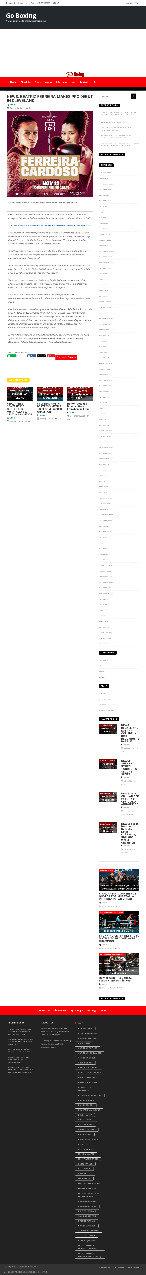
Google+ (135, 1267)
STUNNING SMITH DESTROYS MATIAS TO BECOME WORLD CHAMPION (49, 407)
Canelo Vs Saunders (89, 1072)
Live (101, 666)
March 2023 (104, 358)
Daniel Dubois (86, 1100)
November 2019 (106, 582)
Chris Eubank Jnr (87, 1082)
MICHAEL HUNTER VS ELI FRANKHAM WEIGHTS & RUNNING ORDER (116, 136)
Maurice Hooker (87, 1188)
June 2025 (103, 212)
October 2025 (105, 189)
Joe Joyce (83, 1144)
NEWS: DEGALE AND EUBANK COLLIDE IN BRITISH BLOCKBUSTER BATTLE (131, 733)
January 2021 (105, 503)
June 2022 (103, 408)
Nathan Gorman (87, 1206)
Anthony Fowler (87, 1048)
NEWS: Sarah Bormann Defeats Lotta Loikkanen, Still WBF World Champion (130, 833)
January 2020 (105, 571)
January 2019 (105, 638)
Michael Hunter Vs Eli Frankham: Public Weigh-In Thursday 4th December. (120, 144)
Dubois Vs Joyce (87, 1129)
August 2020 (105, 532)
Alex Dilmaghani (87, 1033)
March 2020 (104, 560)
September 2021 (106, 459)
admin (12, 105)
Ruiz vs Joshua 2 (87, 1211)
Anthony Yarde (86, 1057)
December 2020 (106, 509)
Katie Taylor (85, 1164)
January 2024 (105, 307)
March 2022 (104, 425)
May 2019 (103, 616)
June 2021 (103, 475)
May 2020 (103, 548)
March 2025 (104, 229)
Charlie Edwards (87, 1077)
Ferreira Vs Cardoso (66, 357)
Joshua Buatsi (86, 1154)
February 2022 (105, 430)
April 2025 (103, 223)
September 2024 (106, 262)
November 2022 (106, 380)
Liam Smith (84, 1178)
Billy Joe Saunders (88, 1067)
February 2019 (105, 632)
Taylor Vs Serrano (88, 1230)
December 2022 (105, 374)
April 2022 (103, 419)
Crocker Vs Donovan (90, 1095)
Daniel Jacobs (86, 1105)
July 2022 (103, 402)
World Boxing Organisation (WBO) (89, 1255)
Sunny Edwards (87, 1225)
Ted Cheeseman (86, 1235)
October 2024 (105, 257)
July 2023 (103, 341)
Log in (102, 693)
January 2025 (105, 240)
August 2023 (104, 335)
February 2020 (105, 565)
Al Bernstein (85, 1028)
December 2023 (105, 313)
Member (129, 3)
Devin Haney (85, 1115)
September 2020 (106, 526)
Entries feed (105, 699)
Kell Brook (84, 1168)
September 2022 (106, 391)
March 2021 (104, 492)
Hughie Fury (85, 1134)
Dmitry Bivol (85, 1124)
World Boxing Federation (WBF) (87, 1247)
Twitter (120, 1267)
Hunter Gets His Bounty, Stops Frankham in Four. (79, 406)
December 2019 (105, 576)
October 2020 (105, 520)
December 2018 (105, 644)
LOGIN (137, 3)
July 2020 (103, 537)
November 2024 (106, 251)
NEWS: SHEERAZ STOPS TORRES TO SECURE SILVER (129, 767)
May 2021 (103, 481)
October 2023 (105, 324)
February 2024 (105, 301)
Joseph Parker (86, 1149)
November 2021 (106, 447)
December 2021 (105, 442)
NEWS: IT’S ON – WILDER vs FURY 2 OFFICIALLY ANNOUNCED (130, 799)
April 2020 (103, 554)
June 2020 (103, 543)
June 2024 (103, 279)
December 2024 (106, 245)
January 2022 (105, 436)
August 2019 (105, 599)
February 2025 (105, 234)
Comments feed (106, 704)
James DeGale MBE (88, 1139)
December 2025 (105, 178)
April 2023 (103, 352)
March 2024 (104, 296)
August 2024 (105, 268)
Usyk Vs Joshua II (87, 1240)
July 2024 (103, 273)
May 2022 (103, 414)
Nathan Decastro (88, 1201)
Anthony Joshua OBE (89, 1053)
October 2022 (105, 386)
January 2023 (105, 369)
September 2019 (106, 593)
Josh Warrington (88, 1159)
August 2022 (104, 397)
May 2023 (103, 346)
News (101, 671)
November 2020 (106, 515)
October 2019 (105, 588)
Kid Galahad (85, 1173)
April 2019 (103, 621)
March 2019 (104, 627)
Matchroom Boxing (89, 1183)
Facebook (105, 1267)
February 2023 (105, 363)
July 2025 (103, 206)
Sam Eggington (87, 1216)
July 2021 (103, 470)
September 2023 (106, 330)
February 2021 (105, 498)
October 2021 (105, 453)
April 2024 (104, 290)
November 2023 (106, 318)
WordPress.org (106, 710)
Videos (102, 677)
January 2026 (105, 173)
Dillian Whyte (86, 1119)
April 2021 (103, 487)
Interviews (104, 660)
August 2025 (105, 201)
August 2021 (104, 464)
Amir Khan (84, 1043)
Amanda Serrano (87, 1038)
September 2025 (106, 195)
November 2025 (106, 184)
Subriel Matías (86, 1221)
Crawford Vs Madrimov (85, 1089)
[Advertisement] (73, 50)
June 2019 (103, 610)
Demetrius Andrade (89, 1110)
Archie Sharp (85, 1062)
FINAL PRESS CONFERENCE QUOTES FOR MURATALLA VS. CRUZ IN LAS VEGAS (19, 409)
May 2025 (103, 217)
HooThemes (22, 1272)
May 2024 (103, 285)
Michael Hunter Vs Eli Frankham (88, 1195)
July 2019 (103, 604)
